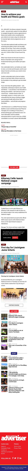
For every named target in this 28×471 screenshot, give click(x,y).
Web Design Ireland (13, 468)
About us (3, 446)
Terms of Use (17, 446)
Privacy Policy (17, 448)
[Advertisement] (14, 150)
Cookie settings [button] (7, 237)
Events (3, 453)
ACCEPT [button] (15, 237)
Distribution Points (5, 448)
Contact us (4, 450)
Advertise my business (7, 451)
